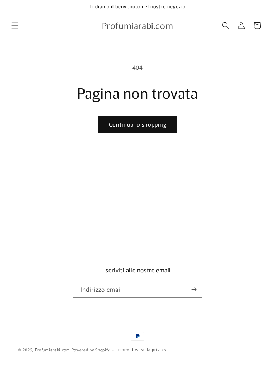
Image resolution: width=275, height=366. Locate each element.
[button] (15, 25)
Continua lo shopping (138, 124)
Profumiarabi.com (52, 349)
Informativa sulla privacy (142, 349)
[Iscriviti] (194, 289)
